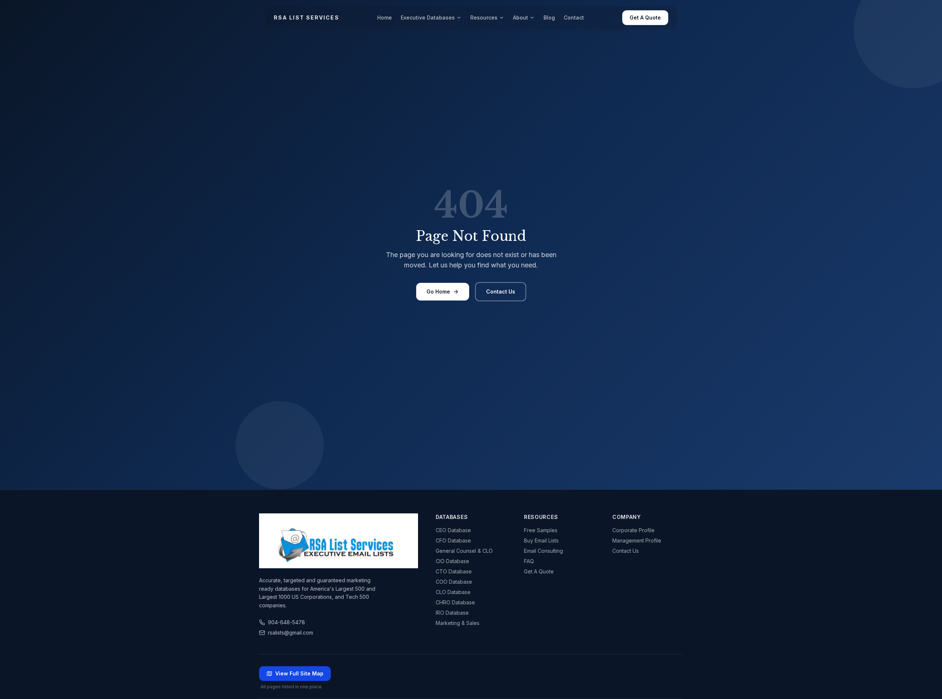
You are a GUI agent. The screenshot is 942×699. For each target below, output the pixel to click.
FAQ (529, 561)
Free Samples (540, 530)
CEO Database (453, 530)
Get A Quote (645, 17)
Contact (574, 17)
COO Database (454, 582)
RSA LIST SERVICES (306, 17)
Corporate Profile (633, 530)
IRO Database (452, 613)
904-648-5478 (286, 622)
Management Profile (636, 540)
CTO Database (454, 571)
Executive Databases (428, 17)
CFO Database (453, 540)
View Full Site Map (299, 673)
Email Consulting (543, 551)
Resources (483, 17)
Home (384, 17)
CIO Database (452, 561)
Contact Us (500, 291)
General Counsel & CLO (464, 551)
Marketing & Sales (457, 623)
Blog (549, 17)
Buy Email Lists (541, 540)
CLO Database (453, 592)
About (520, 17)
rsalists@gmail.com (290, 632)
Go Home (438, 291)
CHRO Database (455, 602)
